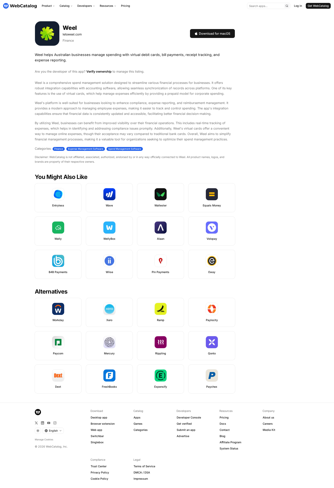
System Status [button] (229, 448)
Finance (68, 40)
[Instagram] (54, 422)
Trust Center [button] (99, 466)
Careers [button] (268, 423)
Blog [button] (222, 436)
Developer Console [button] (189, 417)
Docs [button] (223, 423)
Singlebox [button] (97, 442)
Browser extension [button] (103, 423)
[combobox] (53, 431)
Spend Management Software (124, 148)
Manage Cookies (44, 439)
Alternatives (51, 291)
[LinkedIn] (42, 422)
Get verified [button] (184, 423)
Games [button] (138, 423)
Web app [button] (96, 429)
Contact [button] (225, 429)
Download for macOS (214, 33)
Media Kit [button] (269, 429)
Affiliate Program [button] (230, 442)
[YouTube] (48, 422)
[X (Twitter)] (36, 422)
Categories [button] (141, 429)
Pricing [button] (224, 417)
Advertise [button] (183, 436)
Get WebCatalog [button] (318, 5)
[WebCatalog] (38, 412)
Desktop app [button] (99, 417)
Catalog (65, 5)
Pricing (125, 5)
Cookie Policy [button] (99, 478)
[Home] (20, 6)
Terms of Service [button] (144, 466)
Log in (298, 5)
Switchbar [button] (97, 436)
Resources (106, 5)
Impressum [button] (141, 478)
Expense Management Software (85, 148)
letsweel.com (72, 34)
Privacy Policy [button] (100, 472)
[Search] (287, 5)
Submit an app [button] (186, 429)
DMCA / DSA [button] (142, 472)
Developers (84, 5)
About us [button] (268, 417)
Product (47, 5)
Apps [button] (137, 417)
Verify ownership (99, 71)
